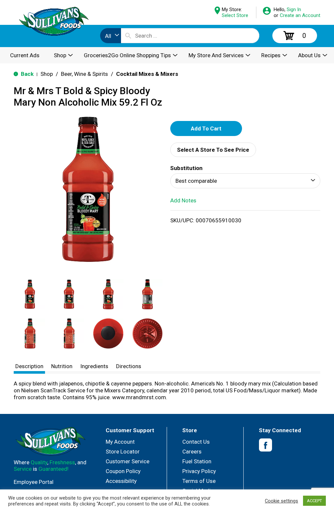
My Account (120, 441)
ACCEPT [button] (314, 500)
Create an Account (300, 15)
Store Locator (123, 451)
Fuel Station (196, 461)
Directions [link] (128, 366)
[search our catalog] (128, 35)
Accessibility (121, 481)
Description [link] (29, 366)
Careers (192, 451)
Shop (46, 74)
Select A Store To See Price (213, 149)
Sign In (294, 9)
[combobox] (110, 35)
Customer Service (127, 461)
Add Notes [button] (183, 200)
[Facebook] (265, 445)
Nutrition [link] (61, 366)
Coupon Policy (123, 471)
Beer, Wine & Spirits (84, 74)
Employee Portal (33, 482)
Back (27, 74)
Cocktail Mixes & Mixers (147, 74)
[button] (30, 294)
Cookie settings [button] (281, 501)
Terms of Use (199, 481)
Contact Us (196, 441)
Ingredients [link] (94, 366)
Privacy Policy (199, 471)
